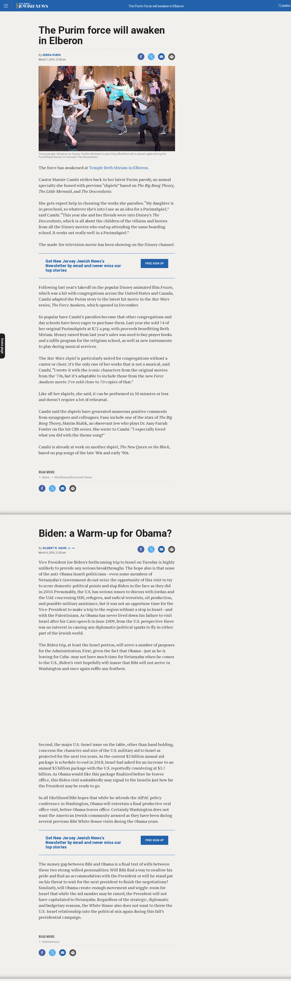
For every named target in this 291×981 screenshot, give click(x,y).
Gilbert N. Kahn (54, 548)
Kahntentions (50, 941)
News (46, 477)
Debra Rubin (52, 55)
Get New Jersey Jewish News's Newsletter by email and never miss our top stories (83, 266)
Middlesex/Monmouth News (73, 477)
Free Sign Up (154, 263)
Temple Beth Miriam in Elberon (118, 167)
